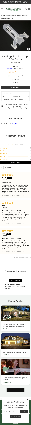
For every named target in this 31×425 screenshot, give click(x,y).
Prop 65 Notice (16, 124)
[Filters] (1, 167)
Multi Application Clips (7, 18)
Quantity (15, 79)
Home (3, 15)
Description (7, 93)
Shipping (9, 68)
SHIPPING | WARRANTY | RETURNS (14, 99)
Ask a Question (15, 280)
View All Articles (15, 390)
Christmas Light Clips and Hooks (10, 17)
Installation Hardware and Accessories (16, 15)
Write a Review (15, 162)
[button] (13, 72)
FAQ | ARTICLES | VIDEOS (11, 96)
